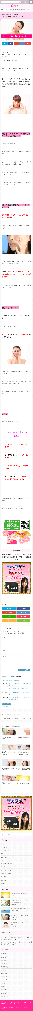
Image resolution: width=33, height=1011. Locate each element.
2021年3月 (4, 953)
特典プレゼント (11, 1003)
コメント (5, 637)
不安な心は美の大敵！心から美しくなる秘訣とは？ (20, 684)
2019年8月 (4, 973)
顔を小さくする (20, 706)
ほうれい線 (4, 847)
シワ (2, 854)
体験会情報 (25, 1002)
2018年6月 (4, 983)
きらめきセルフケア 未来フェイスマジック (16, 1007)
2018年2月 (4, 986)
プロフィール (4, 1002)
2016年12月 (4, 996)
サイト (4, 663)
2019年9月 (4, 970)
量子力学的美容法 (6, 873)
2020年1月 (4, 963)
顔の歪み (3, 883)
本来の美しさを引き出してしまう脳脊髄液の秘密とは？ (20, 698)
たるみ (3, 844)
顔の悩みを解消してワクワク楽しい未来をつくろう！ (16, 718)
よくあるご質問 (5, 850)
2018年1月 (4, 989)
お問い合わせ (24, 2)
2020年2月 (4, 960)
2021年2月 (4, 957)
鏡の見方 (3, 876)
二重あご (3, 860)
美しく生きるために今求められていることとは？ (20, 688)
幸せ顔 (3, 867)
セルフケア (4, 857)
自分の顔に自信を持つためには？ (11, 714)
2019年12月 (4, 967)
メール (5, 656)
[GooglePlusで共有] (16, 43)
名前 (4, 650)
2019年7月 (4, 976)
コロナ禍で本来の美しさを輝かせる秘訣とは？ (20, 693)
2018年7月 (4, 980)
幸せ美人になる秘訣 (10, 9)
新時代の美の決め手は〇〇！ (16, 680)
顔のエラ (3, 880)
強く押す (12, 706)
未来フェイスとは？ (15, 1002)
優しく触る (5, 706)
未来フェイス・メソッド (8, 870)
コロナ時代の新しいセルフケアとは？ (20, 924)
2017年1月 (4, 993)
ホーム (3, 9)
